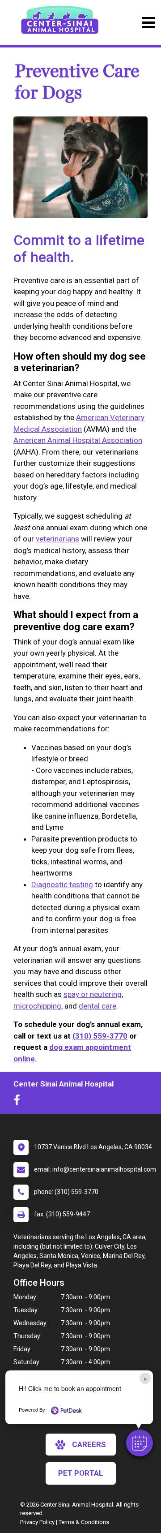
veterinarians (57, 538)
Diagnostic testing (62, 884)
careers (89, 1444)
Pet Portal (80, 1473)
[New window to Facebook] (19, 1102)
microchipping (37, 1005)
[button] (139, 1443)
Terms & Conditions (84, 1522)
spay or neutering (93, 994)
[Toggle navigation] (148, 22)
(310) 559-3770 (99, 1035)
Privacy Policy (37, 1522)
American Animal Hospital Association (77, 440)
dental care (97, 1005)
